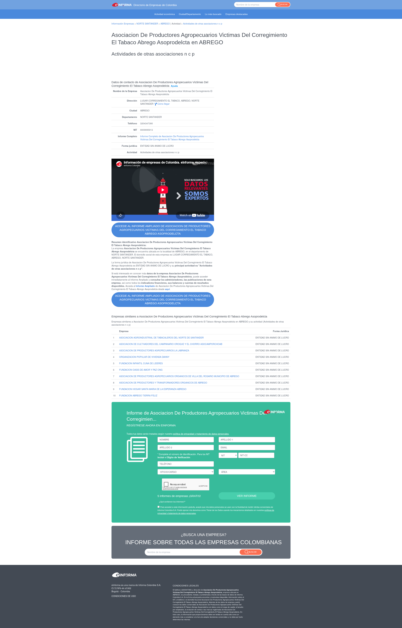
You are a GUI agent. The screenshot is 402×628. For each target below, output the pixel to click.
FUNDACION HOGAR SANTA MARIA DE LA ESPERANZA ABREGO (152, 389)
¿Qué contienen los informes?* (172, 501)
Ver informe (247, 495)
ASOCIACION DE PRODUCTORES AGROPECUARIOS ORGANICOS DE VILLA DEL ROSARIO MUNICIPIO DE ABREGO (179, 376)
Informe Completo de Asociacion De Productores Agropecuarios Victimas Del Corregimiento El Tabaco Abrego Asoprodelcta (172, 138)
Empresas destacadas (236, 14)
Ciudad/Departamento (190, 14)
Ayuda (174, 85)
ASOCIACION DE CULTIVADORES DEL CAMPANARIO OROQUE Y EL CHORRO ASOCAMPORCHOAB (170, 344)
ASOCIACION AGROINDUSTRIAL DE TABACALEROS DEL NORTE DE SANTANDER (161, 337)
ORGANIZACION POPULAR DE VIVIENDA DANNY (144, 356)
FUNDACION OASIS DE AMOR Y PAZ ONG (141, 369)
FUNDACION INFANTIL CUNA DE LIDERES (141, 363)
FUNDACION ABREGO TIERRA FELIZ (138, 395)
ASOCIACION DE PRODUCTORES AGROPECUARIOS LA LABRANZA (154, 350)
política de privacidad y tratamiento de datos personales (201, 433)
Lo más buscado (213, 14)
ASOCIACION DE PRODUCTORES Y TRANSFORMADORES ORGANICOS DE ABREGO (163, 382)
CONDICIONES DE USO (123, 596)
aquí (167, 289)
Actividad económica (164, 14)
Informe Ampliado (145, 285)
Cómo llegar (163, 103)
